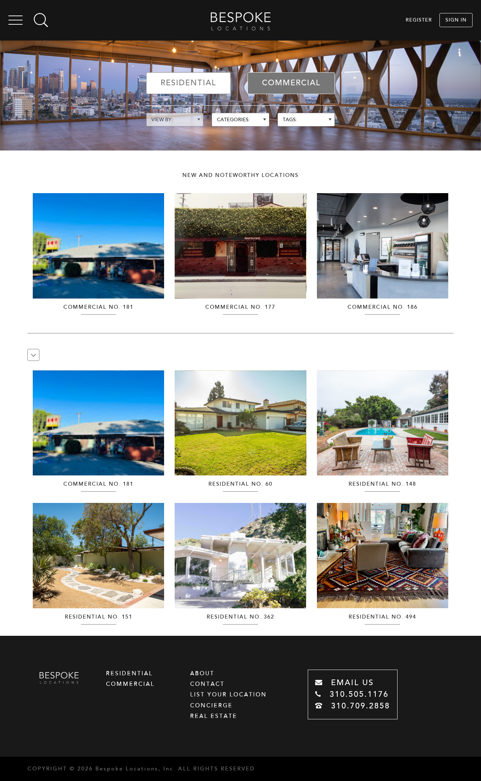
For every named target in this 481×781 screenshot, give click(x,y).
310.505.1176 (357, 694)
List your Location (228, 694)
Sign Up (451, 161)
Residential (188, 83)
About (202, 673)
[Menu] (15, 21)
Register (419, 20)
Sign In (456, 20)
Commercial (291, 83)
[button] (157, 242)
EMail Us (351, 683)
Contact (207, 684)
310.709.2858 (359, 706)
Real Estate (213, 716)
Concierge (211, 705)
